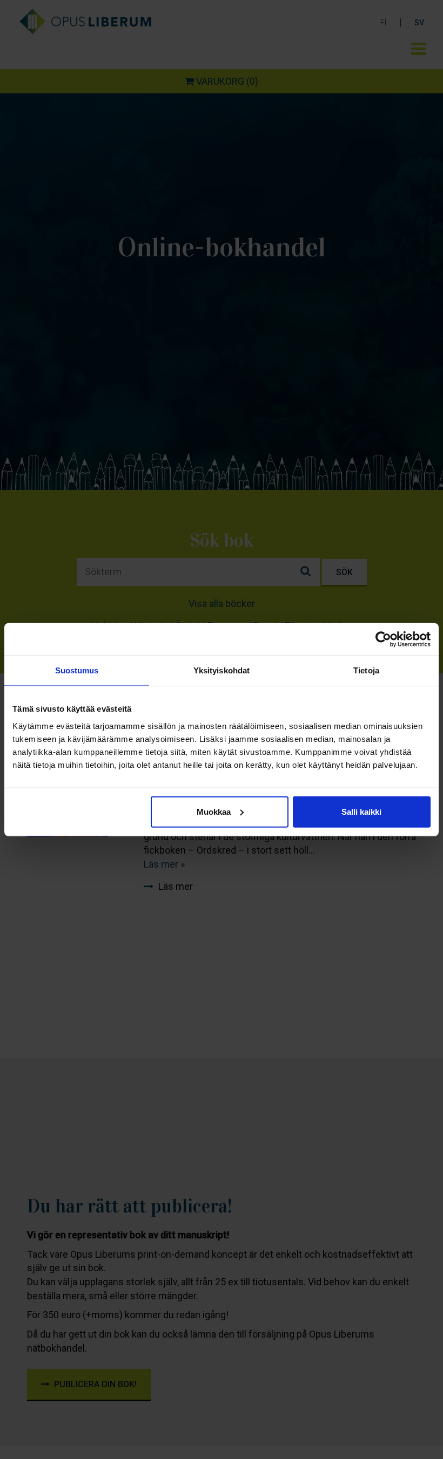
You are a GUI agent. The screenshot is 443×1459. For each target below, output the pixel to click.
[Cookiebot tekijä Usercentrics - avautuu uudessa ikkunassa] (383, 639)
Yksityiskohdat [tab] (221, 670)
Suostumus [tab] (77, 670)
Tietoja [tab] (366, 670)
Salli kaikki (361, 811)
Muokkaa (214, 811)
